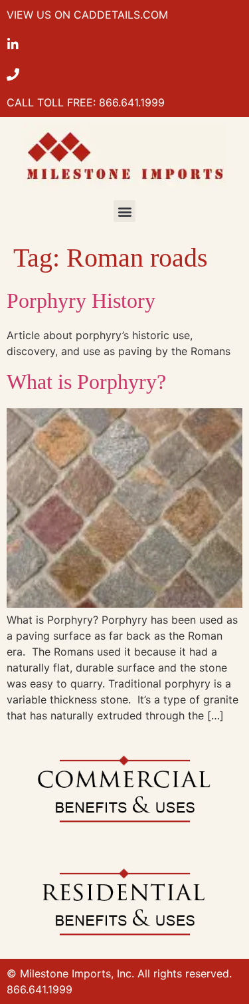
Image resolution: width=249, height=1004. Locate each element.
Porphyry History (81, 301)
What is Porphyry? (86, 382)
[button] (124, 211)
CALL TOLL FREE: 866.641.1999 (86, 102)
